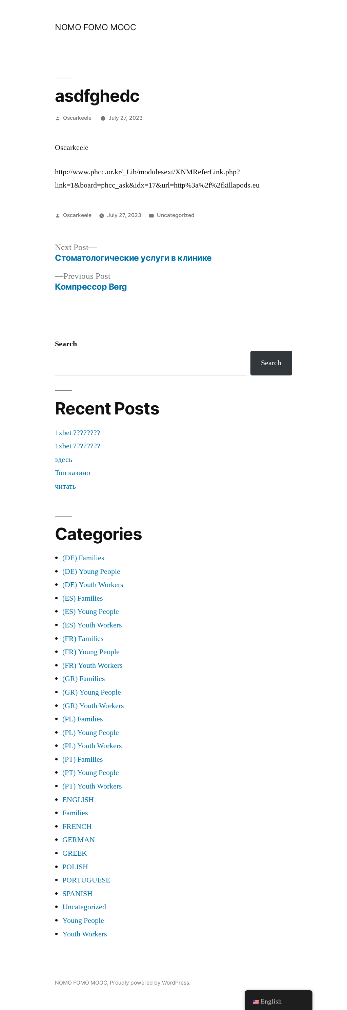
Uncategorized (176, 215)
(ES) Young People (90, 611)
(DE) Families (83, 558)
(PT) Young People (90, 772)
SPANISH (77, 893)
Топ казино (72, 473)
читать (65, 486)
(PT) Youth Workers (92, 786)
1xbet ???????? (77, 433)
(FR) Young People (91, 652)
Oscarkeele (77, 118)
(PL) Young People (90, 732)
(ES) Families (82, 598)
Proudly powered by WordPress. (150, 982)
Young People (83, 920)
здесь (63, 459)
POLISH (75, 867)
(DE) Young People (91, 571)
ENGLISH (78, 799)
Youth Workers (84, 934)
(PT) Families (82, 759)
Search (66, 344)
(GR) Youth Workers (93, 706)
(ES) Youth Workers (92, 625)
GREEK (74, 853)
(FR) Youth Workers (92, 665)
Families (75, 813)
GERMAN (78, 839)
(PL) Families (82, 719)
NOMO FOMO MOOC (95, 27)
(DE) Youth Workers (92, 584)
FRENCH (77, 826)
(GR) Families (83, 678)
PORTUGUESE (86, 880)
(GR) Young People (91, 692)
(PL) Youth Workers (92, 746)
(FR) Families (83, 638)
